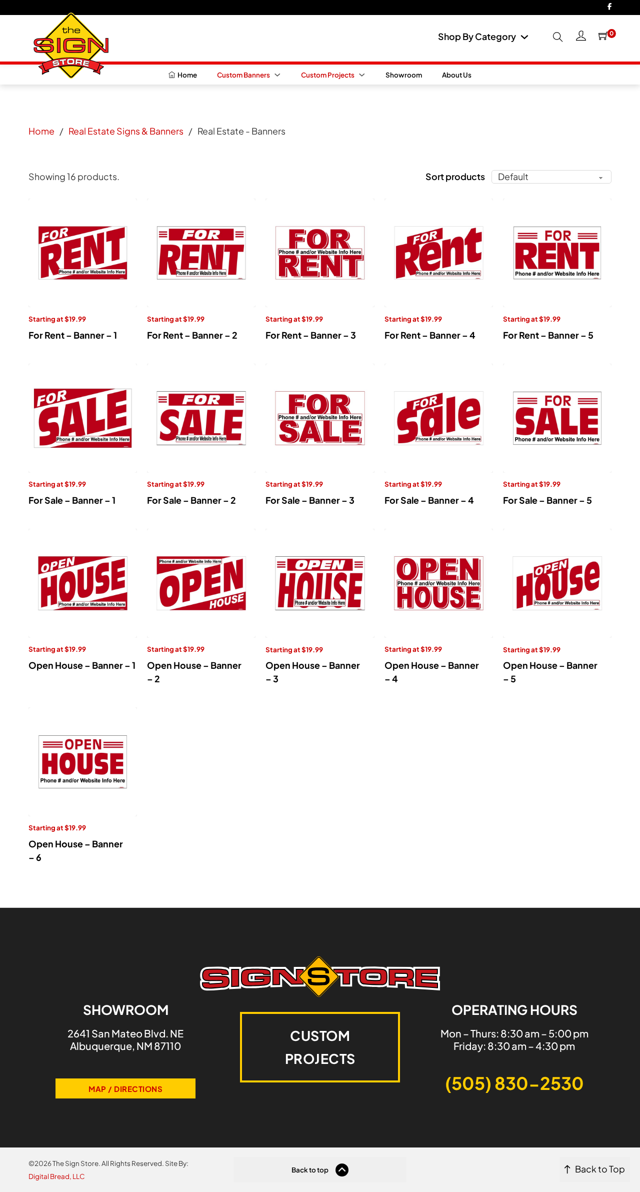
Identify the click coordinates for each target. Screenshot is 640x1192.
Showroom (404, 75)
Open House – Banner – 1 (82, 665)
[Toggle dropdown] (524, 37)
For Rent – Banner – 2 (192, 335)
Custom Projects (327, 75)
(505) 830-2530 (514, 1083)
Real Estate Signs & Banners (126, 131)
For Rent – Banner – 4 (430, 335)
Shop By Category (477, 37)
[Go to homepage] (68, 42)
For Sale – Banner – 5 (547, 500)
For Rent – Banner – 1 (72, 335)
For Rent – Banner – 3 (311, 335)
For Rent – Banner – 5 (548, 335)
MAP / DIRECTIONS (125, 1088)
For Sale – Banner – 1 (72, 500)
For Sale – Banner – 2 (191, 500)
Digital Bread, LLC (56, 1176)
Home (41, 131)
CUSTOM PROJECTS (320, 1047)
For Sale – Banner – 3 (310, 500)
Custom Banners (243, 75)
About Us (457, 75)
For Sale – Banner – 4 (429, 500)
